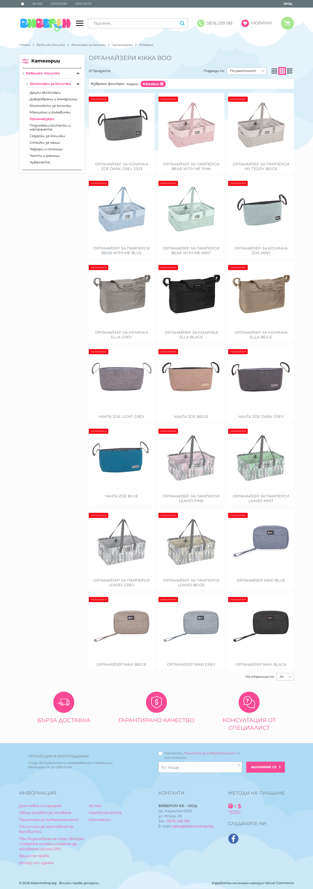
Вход (288, 3)
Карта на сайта (105, 812)
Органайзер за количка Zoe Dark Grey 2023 (121, 166)
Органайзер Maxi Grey (191, 664)
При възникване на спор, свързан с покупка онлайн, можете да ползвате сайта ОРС (51, 843)
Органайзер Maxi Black (261, 664)
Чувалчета (40, 162)
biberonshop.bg (43, 883)
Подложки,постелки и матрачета (50, 127)
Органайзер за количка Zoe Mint (261, 250)
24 (282, 676)
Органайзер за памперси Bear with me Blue (121, 250)
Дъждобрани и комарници (53, 99)
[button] (274, 71)
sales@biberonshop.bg (192, 826)
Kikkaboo (151, 84)
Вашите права (34, 855)
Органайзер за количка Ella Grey (121, 334)
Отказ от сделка (36, 862)
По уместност (243, 71)
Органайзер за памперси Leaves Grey (121, 582)
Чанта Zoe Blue (121, 496)
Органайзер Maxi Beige (121, 664)
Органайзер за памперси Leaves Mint (261, 498)
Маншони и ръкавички (50, 112)
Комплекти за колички (50, 105)
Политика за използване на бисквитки (46, 829)
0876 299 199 (178, 821)
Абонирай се (264, 767)
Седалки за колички (47, 136)
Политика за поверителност (210, 753)
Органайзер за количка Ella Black (191, 334)
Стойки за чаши (45, 142)
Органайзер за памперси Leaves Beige (191, 582)
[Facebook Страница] (233, 839)
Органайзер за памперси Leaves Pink (191, 498)
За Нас (37, 3)
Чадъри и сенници (46, 149)
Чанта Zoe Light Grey (122, 416)
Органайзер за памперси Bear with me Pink (191, 166)
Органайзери (122, 45)
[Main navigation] (79, 23)
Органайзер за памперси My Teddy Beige (261, 166)
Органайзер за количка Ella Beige (261, 334)
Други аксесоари (45, 92)
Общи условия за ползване (45, 812)
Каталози (59, 3)
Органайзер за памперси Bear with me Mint (191, 250)
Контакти (83, 3)
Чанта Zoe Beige (191, 416)
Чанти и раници (45, 155)
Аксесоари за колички (88, 45)
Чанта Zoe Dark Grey (261, 416)
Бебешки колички (51, 45)
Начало (24, 45)
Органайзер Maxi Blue (261, 580)
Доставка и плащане (40, 805)
